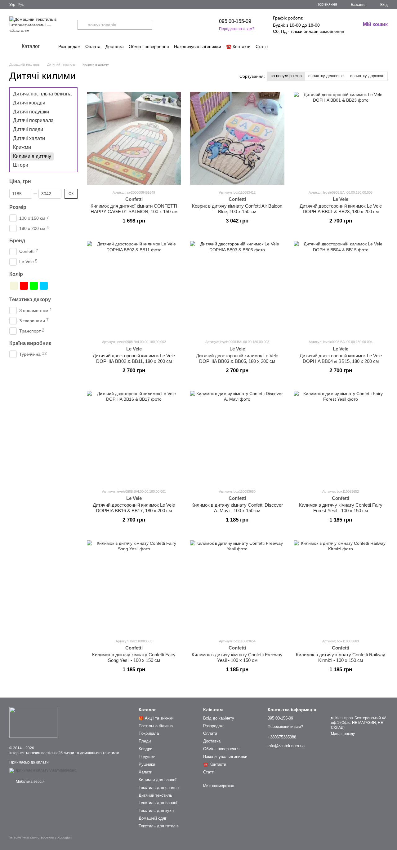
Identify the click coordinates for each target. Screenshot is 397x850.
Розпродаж (69, 46)
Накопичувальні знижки (197, 46)
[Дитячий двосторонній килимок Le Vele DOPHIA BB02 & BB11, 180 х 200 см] (134, 287)
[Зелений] (33, 285)
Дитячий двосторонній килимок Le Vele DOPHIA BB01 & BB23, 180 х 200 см (341, 208)
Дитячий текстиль (155, 795)
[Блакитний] (43, 285)
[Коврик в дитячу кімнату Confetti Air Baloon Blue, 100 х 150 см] (237, 138)
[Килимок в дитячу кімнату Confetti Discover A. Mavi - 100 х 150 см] (237, 437)
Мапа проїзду (343, 734)
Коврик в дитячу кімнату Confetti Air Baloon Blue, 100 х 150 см (237, 208)
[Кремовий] (14, 285)
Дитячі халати (29, 138)
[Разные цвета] (53, 285)
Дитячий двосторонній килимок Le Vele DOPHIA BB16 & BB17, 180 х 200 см (134, 507)
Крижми (22, 147)
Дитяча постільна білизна (42, 93)
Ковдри (145, 749)
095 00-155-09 (235, 21)
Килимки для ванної (157, 779)
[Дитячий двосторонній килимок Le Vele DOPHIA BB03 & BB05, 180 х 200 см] (237, 287)
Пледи (145, 741)
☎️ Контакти (238, 46)
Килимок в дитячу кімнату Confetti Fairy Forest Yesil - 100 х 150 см (340, 507)
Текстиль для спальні (159, 787)
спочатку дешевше (326, 75)
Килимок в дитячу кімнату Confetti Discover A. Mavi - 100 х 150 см (237, 507)
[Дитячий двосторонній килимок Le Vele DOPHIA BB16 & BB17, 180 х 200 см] (134, 437)
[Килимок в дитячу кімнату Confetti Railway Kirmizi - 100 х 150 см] (341, 586)
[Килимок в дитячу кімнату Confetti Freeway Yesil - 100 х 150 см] (237, 586)
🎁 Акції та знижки (156, 718)
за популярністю (286, 75)
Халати (145, 772)
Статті (262, 46)
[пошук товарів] (82, 25)
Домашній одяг (153, 818)
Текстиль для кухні (157, 810)
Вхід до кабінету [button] (218, 718)
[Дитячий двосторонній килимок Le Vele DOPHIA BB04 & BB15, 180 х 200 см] (341, 287)
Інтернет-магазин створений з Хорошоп (40, 837)
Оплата (92, 46)
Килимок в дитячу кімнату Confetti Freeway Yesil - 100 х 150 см (237, 657)
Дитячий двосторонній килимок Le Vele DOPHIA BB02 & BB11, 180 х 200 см (134, 358)
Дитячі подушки (31, 111)
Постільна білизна (156, 726)
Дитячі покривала (33, 120)
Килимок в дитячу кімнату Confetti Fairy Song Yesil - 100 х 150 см (134, 657)
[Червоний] (24, 285)
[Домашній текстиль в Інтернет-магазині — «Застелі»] (33, 722)
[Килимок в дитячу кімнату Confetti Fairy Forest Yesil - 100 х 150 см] (341, 437)
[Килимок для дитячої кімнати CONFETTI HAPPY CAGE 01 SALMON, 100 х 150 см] (134, 138)
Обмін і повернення (149, 46)
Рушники (147, 764)
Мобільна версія (30, 781)
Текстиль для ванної (158, 802)
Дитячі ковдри (29, 102)
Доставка (114, 46)
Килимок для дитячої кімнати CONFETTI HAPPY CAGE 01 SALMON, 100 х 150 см (134, 208)
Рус (21, 5)
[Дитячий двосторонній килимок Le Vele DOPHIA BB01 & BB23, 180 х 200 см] (341, 138)
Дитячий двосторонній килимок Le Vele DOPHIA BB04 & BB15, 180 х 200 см (341, 358)
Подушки (147, 756)
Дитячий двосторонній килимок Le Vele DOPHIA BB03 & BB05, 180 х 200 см (237, 358)
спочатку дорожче (367, 75)
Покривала (149, 733)
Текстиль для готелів (159, 826)
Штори (20, 165)
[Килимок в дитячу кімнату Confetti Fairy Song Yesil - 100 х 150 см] (134, 586)
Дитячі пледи (28, 129)
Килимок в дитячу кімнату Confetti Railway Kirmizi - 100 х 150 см (340, 657)
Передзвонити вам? (236, 29)
